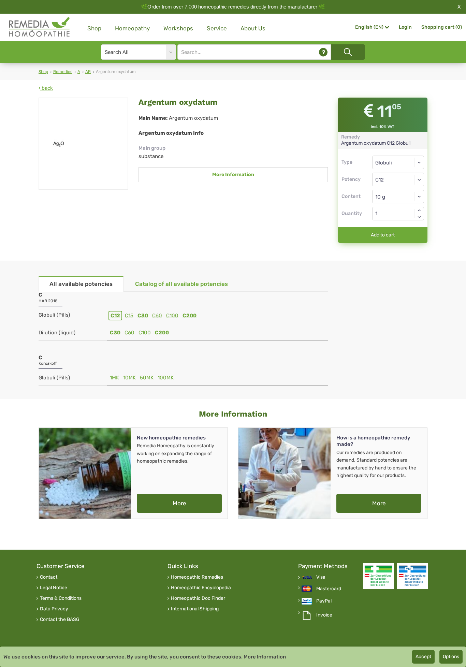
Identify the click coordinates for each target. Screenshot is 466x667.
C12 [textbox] (379, 180)
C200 (189, 316)
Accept (423, 656)
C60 (157, 316)
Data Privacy (54, 609)
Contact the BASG (59, 619)
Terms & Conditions (61, 598)
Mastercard (328, 588)
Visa (320, 577)
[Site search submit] (348, 52)
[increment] (419, 210)
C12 (115, 316)
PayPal (324, 601)
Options (451, 656)
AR (88, 71)
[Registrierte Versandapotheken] (378, 576)
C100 (172, 316)
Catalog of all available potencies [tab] (181, 283)
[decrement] (419, 217)
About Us (253, 28)
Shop (94, 28)
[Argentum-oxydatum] (83, 143)
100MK (166, 378)
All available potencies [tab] (81, 283)
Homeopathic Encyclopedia (201, 587)
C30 (142, 316)
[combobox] (398, 179)
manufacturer (302, 7)
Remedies (62, 71)
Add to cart (383, 235)
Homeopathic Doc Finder (198, 598)
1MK (114, 378)
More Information (233, 174)
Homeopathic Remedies (197, 577)
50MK (147, 378)
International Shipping (195, 609)
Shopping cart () (441, 27)
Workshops (178, 28)
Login (405, 27)
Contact (48, 577)
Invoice (324, 615)
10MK (129, 378)
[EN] (39, 27)
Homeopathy (132, 28)
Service (217, 28)
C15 (129, 316)
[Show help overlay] (323, 52)
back (46, 88)
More (179, 503)
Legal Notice (53, 587)
